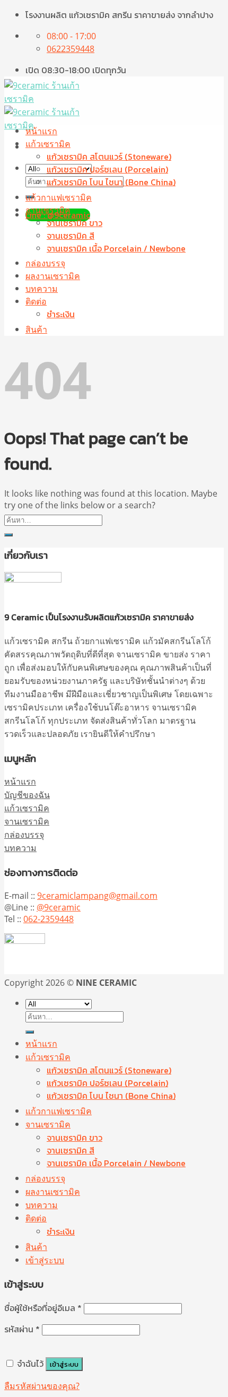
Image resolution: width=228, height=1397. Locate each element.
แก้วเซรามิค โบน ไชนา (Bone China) (111, 182)
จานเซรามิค (48, 210)
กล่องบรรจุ (45, 263)
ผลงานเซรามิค (52, 276)
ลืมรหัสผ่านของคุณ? (42, 1386)
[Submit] (8, 534)
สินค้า (36, 329)
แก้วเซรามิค (48, 144)
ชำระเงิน (61, 314)
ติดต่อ (36, 301)
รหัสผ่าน (22, 1329)
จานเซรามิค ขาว (74, 222)
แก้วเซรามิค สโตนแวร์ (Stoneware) (109, 156)
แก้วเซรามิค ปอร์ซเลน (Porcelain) (107, 169)
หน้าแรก (41, 131)
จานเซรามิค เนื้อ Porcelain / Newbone (116, 248)
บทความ (41, 288)
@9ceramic (59, 907)
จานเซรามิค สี (70, 235)
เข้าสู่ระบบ (64, 1364)
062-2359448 (48, 919)
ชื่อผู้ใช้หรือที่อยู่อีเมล (43, 1307)
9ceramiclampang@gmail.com (97, 895)
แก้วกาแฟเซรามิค (58, 197)
